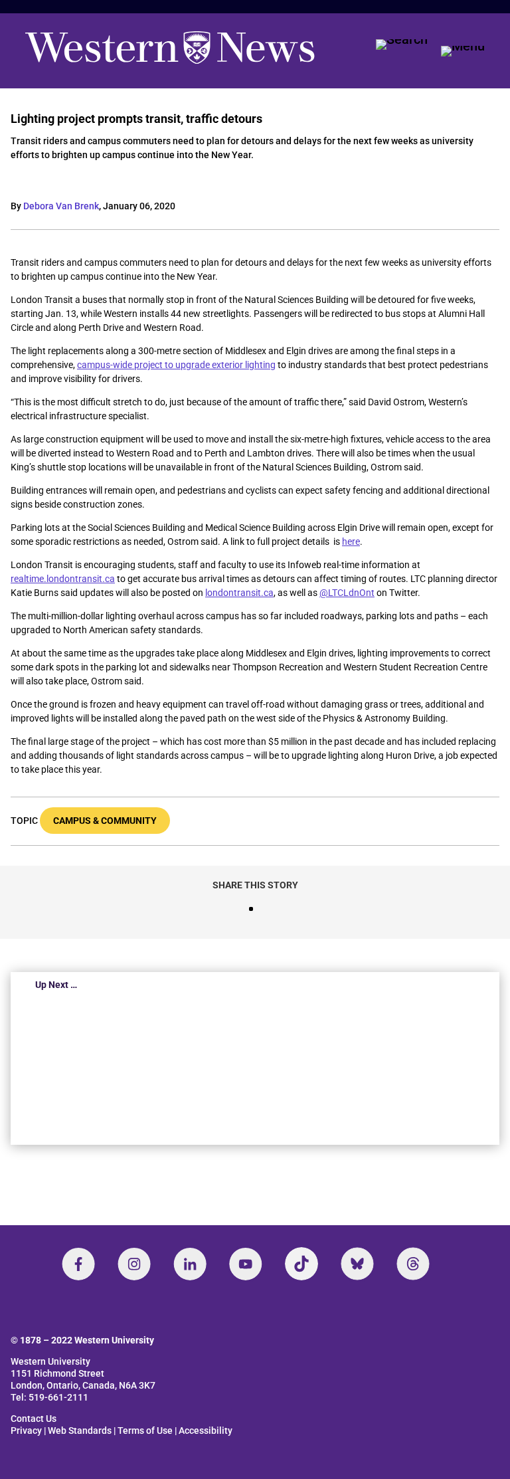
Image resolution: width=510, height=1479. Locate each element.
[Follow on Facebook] (78, 1263)
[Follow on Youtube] (245, 1263)
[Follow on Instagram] (134, 1263)
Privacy (26, 1430)
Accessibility (205, 1430)
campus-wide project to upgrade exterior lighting (176, 364)
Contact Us (33, 1418)
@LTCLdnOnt (347, 592)
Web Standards (80, 1430)
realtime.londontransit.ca (63, 578)
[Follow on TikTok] (301, 1263)
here (351, 541)
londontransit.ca (239, 592)
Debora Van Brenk (61, 206)
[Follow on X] (357, 1263)
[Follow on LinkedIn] (190, 1263)
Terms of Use (145, 1430)
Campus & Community (105, 820)
